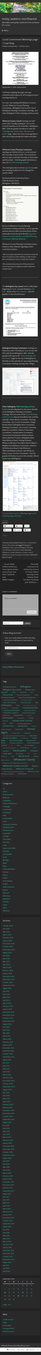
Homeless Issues (8, 726)
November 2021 (8, 1051)
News (5, 866)
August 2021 (7, 1060)
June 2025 (6, 929)
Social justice (19, 750)
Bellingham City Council (10, 547)
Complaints (7, 812)
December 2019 (8, 1110)
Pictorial (5, 872)
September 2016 (8, 1224)
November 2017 (8, 1185)
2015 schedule (21, 292)
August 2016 (7, 1227)
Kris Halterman (24, 738)
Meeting (5, 860)
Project (5, 884)
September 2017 (8, 1191)
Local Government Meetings (21, 550)
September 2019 (8, 1119)
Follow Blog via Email (12, 633)
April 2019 (6, 1134)
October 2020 (8, 1084)
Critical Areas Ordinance (10, 713)
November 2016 (8, 1218)
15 (9, 1292)
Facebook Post (8, 830)
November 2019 (8, 1113)
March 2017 (7, 1209)
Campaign (6, 806)
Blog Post (23, 543)
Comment (32, 612)
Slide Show (6, 896)
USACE (12, 756)
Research (6, 893)
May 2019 (6, 1131)
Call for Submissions (10, 803)
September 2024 (9, 950)
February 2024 (8, 970)
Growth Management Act (24, 723)
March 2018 (7, 1173)
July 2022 (6, 1027)
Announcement (8, 794)
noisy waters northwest (19, 19)
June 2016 (6, 1233)
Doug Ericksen (18, 715)
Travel (5, 905)
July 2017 (6, 1197)
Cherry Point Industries (26, 700)
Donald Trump (6, 715)
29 (9, 1299)
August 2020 (7, 1090)
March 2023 (7, 1003)
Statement (6, 899)
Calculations (7, 800)
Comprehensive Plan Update (11, 710)
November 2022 (8, 1015)
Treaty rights (7, 753)
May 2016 (6, 1235)
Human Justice (19, 729)
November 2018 (8, 1149)
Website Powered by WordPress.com (15, 1346)
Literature (6, 851)
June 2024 (6, 958)
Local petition (7, 854)
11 (22, 1289)
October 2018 (7, 1152)
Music (5, 863)
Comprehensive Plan (30, 708)
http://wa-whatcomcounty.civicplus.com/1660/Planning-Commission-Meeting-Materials (19, 236)
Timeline (6, 902)
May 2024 (6, 961)
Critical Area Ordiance (30, 710)
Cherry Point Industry (9, 702)
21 (5, 1296)
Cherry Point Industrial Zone (10, 700)
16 (14, 1292)
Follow (9, 654)
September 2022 (9, 1021)
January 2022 (7, 1045)
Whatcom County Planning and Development (13, 771)
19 (27, 1292)
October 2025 (8, 926)
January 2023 (7, 1009)
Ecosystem (29, 715)
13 (31, 1289)
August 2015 (7, 1262)
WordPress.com (8, 1331)
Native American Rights (16, 740)
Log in (5, 1322)
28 (5, 1299)
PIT (12, 745)
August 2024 (7, 952)
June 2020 (6, 1095)
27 (31, 1296)
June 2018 (6, 1164)
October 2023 (8, 982)
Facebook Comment (10, 824)
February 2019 (8, 1140)
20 (31, 1292)
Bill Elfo (14, 692)
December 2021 (8, 1048)
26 (27, 1296)
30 (14, 1299)
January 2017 (7, 1215)
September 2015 (8, 1259)
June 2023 (6, 994)
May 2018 (6, 1167)
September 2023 (9, 985)
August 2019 (7, 1122)
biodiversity (23, 692)
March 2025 (7, 935)
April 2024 (6, 964)
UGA (28, 753)
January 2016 (7, 1247)
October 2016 (7, 1221)
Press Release (8, 881)
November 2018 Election (16, 743)
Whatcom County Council (24, 552)
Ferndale (30, 718)
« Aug (5, 1305)
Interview (6, 842)
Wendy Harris (23, 756)
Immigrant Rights (16, 733)
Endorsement (7, 818)
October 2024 (8, 947)
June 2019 (6, 1128)
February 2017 (8, 1212)
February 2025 (8, 938)
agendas (28, 168)
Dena (27, 46)
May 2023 (6, 997)
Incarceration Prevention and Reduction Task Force (14, 735)
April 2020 (6, 1101)
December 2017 (8, 1182)
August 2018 (7, 1158)
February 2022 (8, 1042)
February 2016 (8, 1244)
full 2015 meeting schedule (19, 163)
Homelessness (22, 726)
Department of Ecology (28, 713)
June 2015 (6, 1268)
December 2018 (8, 1146)
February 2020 (8, 1104)
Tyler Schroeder (19, 753)
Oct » (9, 1305)
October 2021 (7, 1054)
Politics (19, 745)
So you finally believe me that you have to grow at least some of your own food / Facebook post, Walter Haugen (10, 572)
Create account (8, 1319)
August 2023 (7, 988)
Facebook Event (8, 827)
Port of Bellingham (29, 745)
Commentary (31, 543)
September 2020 (9, 1087)
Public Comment (8, 887)
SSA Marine (34, 751)
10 (3, 789)
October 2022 (8, 1018)
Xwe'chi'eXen (22, 774)
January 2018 (7, 1179)
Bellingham (27, 545)
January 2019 (7, 1143)
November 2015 (8, 1253)
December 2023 (8, 976)
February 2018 (8, 1176)
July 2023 (6, 991)
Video (5, 908)
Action (5, 791)
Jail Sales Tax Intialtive (10, 738)
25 (22, 1296)
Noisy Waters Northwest (13, 667)
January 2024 (7, 973)
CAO (32, 692)
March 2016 (7, 1241)
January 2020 (7, 1107)
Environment (8, 718)
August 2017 (7, 1194)
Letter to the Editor (9, 848)
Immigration (27, 733)
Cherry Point (8, 695)
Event (4, 545)
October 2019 (7, 1116)
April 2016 (6, 1238)
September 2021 (8, 1057)
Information (11, 545)
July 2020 (6, 1092)
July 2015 (6, 1265)
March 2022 (7, 1039)
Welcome (6, 911)
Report (5, 890)
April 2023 (6, 1000)
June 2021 (6, 1066)
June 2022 (6, 1030)
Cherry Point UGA (25, 702)
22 (9, 1296)
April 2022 (6, 1036)
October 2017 (7, 1188)
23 (14, 1296)
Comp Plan (15, 708)
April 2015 (6, 1271)
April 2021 (6, 1072)
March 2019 (7, 1137)
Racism (35, 748)
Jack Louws (33, 736)
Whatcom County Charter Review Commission (15, 763)
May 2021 (6, 1069)
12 (27, 1289)
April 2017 (6, 1206)
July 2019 (6, 1125)
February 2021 (8, 1078)
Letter (5, 845)
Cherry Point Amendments (23, 695)
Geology (6, 836)
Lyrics (5, 857)
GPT (11, 723)
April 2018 (6, 1170)
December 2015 (8, 1250)
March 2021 (7, 1075)
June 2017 (6, 1200)
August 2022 (7, 1024)
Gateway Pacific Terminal (22, 721)
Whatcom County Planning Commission (16, 555)
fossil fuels (5, 721)
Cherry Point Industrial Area (26, 697)
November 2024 (8, 944)
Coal (17, 705)
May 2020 (6, 1098)
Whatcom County (8, 552)
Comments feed (8, 1328)
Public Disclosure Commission (9, 748)
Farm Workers (20, 718)
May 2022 (6, 1033)
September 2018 (8, 1155)
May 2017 (6, 1203)
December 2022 (8, 1012)
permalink (8, 557)
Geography (7, 833)
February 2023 (8, 1006)
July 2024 (6, 955)
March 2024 (7, 967)
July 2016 (6, 1230)
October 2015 (7, 1256)
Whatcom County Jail (24, 769)
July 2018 (6, 1161)
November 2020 (9, 1081)
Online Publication (9, 869)
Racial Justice (25, 748)
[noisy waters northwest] (20, 8)
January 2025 (7, 941)
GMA (4, 723)
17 (18, 1292)
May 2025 (6, 932)
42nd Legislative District (9, 687)
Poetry (5, 875)
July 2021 (6, 1063)
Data (4, 815)
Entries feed (7, 1325)
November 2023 (8, 979)
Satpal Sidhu (6, 751)
